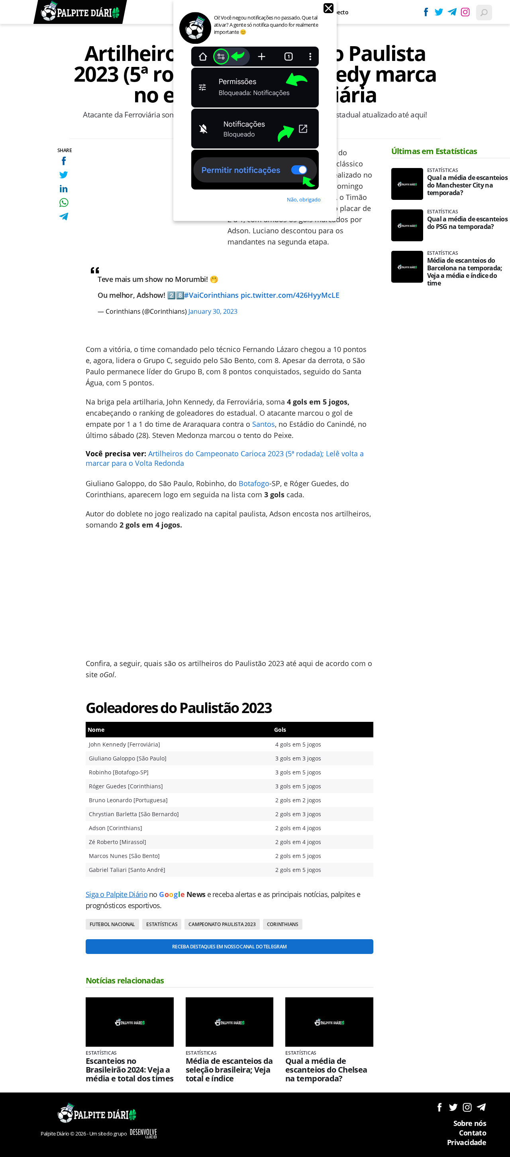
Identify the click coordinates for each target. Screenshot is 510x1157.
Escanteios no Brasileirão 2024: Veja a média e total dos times (129, 1070)
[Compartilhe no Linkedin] (64, 188)
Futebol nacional (112, 924)
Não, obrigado (304, 199)
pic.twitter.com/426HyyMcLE (290, 295)
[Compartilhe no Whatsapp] (64, 202)
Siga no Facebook (439, 1107)
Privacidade (466, 1142)
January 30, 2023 (212, 311)
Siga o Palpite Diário (116, 894)
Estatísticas (161, 924)
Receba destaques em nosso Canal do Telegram (229, 946)
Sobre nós (469, 1123)
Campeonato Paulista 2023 (221, 924)
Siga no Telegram (481, 1107)
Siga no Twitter (453, 1107)
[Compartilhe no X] (64, 175)
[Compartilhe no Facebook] (64, 161)
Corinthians (282, 924)
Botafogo (254, 483)
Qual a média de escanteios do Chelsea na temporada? (326, 1070)
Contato (472, 1132)
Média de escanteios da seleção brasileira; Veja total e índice (229, 1070)
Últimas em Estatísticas (434, 151)
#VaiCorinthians (211, 295)
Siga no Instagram (467, 1107)
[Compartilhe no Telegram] (64, 216)
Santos (263, 424)
